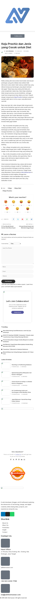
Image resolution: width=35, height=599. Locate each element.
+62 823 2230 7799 (9, 581)
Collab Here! (17, 312)
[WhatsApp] (27, 219)
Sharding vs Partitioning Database (22, 364)
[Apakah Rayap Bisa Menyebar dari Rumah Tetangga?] (5, 374)
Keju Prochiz (7, 191)
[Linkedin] (3, 514)
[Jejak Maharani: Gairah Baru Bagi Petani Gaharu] (5, 401)
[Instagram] (19, 459)
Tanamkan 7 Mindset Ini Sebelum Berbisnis (15, 349)
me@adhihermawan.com (11, 595)
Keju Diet (18, 188)
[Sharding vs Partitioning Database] (5, 365)
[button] (17, 31)
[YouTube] (24, 459)
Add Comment (9, 53)
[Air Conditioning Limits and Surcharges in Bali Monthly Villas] (5, 392)
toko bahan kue (26, 172)
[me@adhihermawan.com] (5, 588)
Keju (10, 188)
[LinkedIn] (21, 459)
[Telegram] (31, 219)
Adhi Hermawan (10, 51)
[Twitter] (18, 219)
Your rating (4, 243)
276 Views (26, 51)
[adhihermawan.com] (5, 561)
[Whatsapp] (12, 514)
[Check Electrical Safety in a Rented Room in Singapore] (5, 383)
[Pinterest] (22, 219)
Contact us (18, 454)
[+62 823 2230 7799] (5, 574)
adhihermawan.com (7, 567)
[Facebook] (13, 219)
